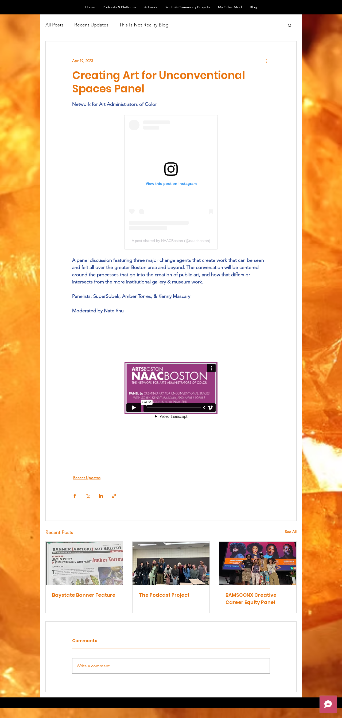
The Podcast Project (164, 595)
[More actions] (266, 60)
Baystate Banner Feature (83, 595)
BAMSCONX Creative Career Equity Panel (251, 599)
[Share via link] (113, 495)
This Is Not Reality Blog (144, 25)
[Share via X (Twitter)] (87, 495)
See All (291, 531)
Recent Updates (91, 25)
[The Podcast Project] (171, 563)
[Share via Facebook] (74, 495)
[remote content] (171, 182)
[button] (289, 25)
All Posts (54, 25)
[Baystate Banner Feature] (84, 563)
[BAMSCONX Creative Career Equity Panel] (257, 563)
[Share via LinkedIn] (100, 495)
